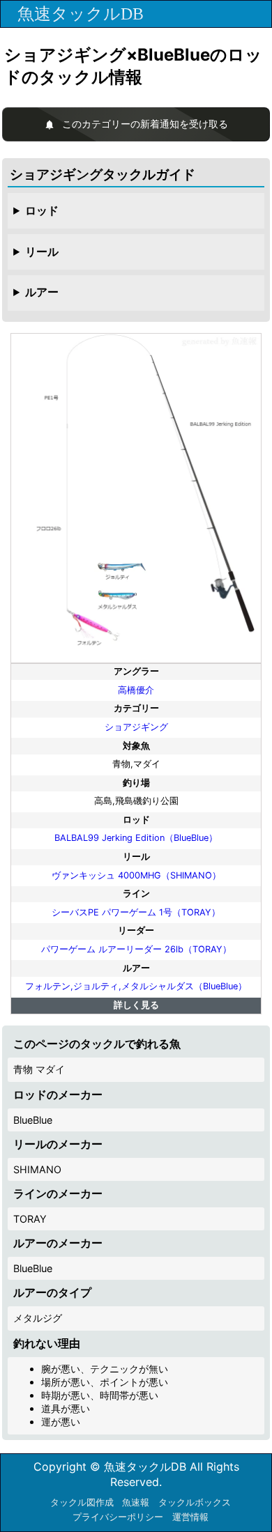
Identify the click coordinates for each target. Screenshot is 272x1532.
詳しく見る (136, 1005)
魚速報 (135, 1502)
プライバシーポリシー (118, 1517)
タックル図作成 (82, 1502)
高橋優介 (136, 690)
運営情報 (190, 1517)
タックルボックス (194, 1502)
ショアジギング (136, 727)
